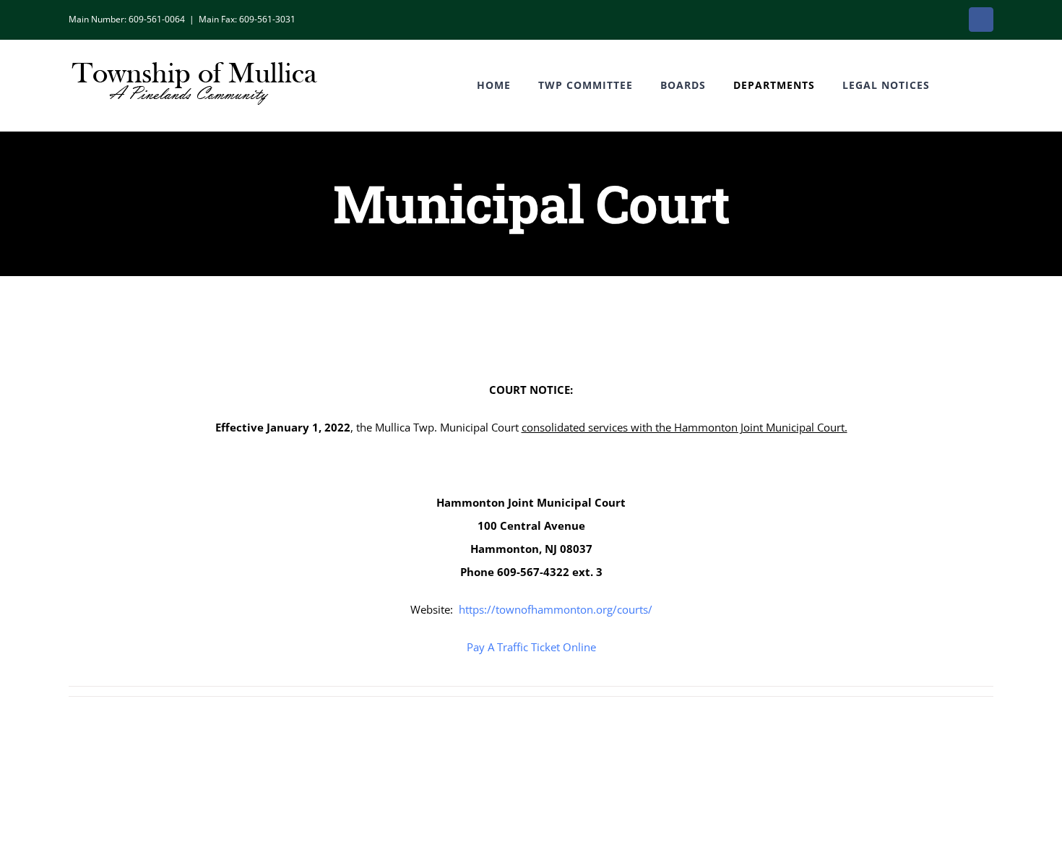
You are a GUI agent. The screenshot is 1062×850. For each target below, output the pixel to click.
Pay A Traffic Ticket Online (531, 647)
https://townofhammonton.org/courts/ (555, 609)
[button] (961, 85)
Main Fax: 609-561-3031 (247, 19)
